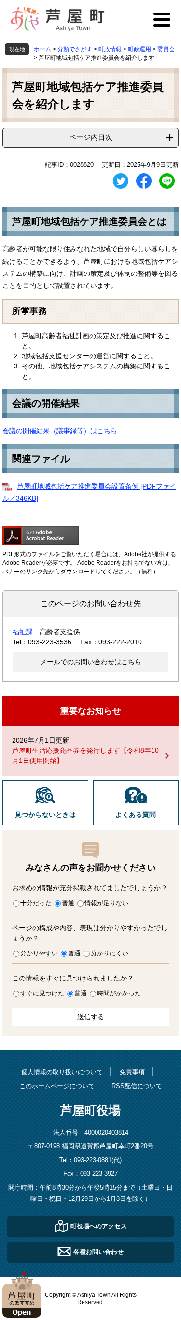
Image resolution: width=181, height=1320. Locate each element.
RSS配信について (136, 1085)
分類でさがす (74, 49)
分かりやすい (39, 953)
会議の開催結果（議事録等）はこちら (59, 431)
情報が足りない (106, 903)
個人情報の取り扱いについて (62, 1071)
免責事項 (132, 1071)
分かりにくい (109, 953)
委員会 (166, 49)
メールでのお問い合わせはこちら (90, 662)
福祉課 (23, 632)
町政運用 (139, 49)
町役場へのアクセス (98, 1226)
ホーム (42, 49)
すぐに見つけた (42, 993)
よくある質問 (135, 814)
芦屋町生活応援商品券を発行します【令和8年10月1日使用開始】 (85, 755)
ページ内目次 (90, 137)
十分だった (36, 903)
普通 (68, 903)
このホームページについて (57, 1085)
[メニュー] (161, 19)
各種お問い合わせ (98, 1251)
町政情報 (110, 49)
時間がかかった (119, 993)
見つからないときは (45, 814)
